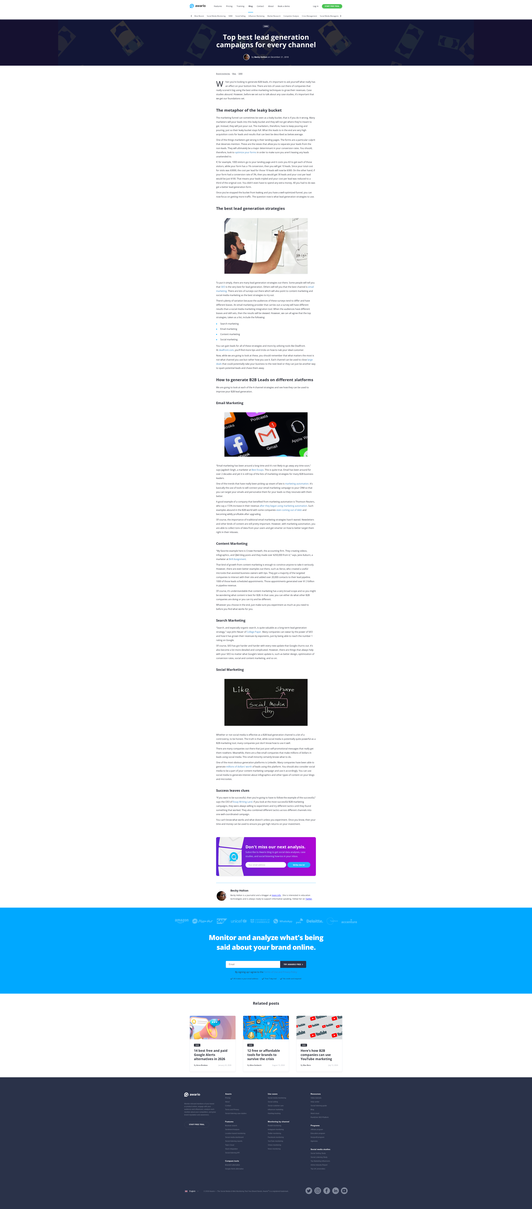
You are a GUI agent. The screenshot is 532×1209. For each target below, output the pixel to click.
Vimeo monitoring (274, 1145)
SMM (266, 26)
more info (276, 895)
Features (218, 6)
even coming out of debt (289, 509)
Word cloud (315, 1113)
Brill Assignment (237, 559)
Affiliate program (317, 1129)
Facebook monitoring (276, 1137)
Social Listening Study (319, 1157)
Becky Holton (260, 57)
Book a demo (284, 6)
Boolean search (231, 1126)
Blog (251, 6)
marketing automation (297, 483)
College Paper (254, 631)
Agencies (314, 1141)
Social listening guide (319, 1106)
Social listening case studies (235, 1113)
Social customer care (276, 1106)
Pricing (229, 6)
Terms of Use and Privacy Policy (280, 972)
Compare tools (232, 1161)
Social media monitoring (277, 1098)
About (271, 6)
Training (240, 6)
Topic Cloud (229, 1145)
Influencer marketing (275, 1110)
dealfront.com (226, 350)
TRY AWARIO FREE (292, 964)
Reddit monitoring (274, 1126)
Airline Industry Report (319, 1165)
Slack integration (231, 1149)
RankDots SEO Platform (320, 1117)
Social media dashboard (234, 1137)
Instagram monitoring (276, 1129)
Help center (315, 1102)
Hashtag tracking (274, 1113)
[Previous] (192, 16)
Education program (318, 1133)
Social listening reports (233, 1141)
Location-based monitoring (235, 1133)
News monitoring (274, 1149)
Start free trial (332, 6)
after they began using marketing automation (283, 505)
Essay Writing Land (242, 801)
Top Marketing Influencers (320, 1161)
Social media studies (320, 1149)
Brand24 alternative (232, 1165)
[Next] (340, 16)
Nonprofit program (317, 1137)
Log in (316, 6)
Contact (260, 6)
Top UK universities (318, 1169)
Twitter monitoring (274, 1133)
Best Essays (258, 469)
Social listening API (232, 1153)
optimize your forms (245, 152)
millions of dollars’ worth (239, 766)
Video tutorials (316, 1098)
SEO (223, 286)
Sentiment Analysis (232, 1129)
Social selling (273, 1102)
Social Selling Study (318, 1153)
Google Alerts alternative (234, 1169)
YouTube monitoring (275, 1141)
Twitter (308, 899)
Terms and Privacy (232, 1110)
